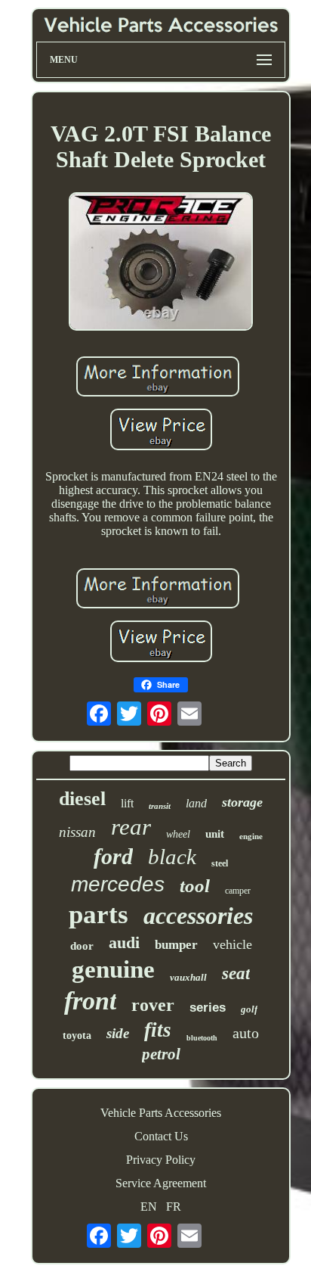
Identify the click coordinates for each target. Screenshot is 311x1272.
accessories (198, 915)
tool (195, 885)
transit (160, 805)
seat (236, 973)
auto (245, 1033)
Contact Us (161, 1136)
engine (251, 836)
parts (98, 914)
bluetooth (201, 1038)
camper (238, 890)
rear (131, 826)
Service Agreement (160, 1183)
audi (124, 942)
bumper (176, 945)
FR (173, 1206)
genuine (113, 969)
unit (214, 834)
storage (242, 802)
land (196, 803)
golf (249, 1009)
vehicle (232, 944)
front (90, 1001)
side (117, 1033)
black (172, 856)
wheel (178, 834)
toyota (77, 1035)
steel (219, 863)
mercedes (118, 884)
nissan (77, 832)
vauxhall (188, 977)
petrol (161, 1054)
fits (157, 1030)
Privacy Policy (161, 1159)
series (207, 1007)
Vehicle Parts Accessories (160, 1112)
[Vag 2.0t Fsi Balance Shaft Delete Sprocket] (160, 263)
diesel (82, 799)
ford (113, 856)
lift (127, 803)
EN (148, 1206)
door (82, 946)
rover (152, 1005)
